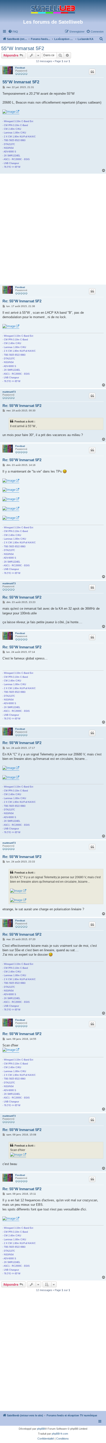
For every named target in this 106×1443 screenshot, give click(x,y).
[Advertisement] (53, 229)
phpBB (41, 1428)
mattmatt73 (9, 391)
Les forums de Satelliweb (53, 22)
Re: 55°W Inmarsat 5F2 (21, 301)
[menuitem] (13, 32)
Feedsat (20, 67)
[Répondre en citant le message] (92, 72)
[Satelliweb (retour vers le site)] (53, 9)
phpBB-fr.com (60, 1433)
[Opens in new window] (10, 112)
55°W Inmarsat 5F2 (22, 48)
